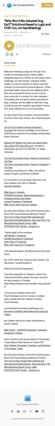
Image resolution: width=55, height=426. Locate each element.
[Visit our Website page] (43, 411)
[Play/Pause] (9, 46)
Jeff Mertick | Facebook (15, 235)
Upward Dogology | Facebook (18, 201)
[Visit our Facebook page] (12, 411)
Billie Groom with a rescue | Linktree (20, 204)
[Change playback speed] (17, 54)
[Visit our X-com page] (30, 411)
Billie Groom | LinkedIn (14, 192)
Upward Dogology (12, 186)
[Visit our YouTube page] (36, 411)
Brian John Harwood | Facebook (19, 245)
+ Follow (47, 5)
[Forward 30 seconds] (12, 54)
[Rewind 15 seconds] (7, 54)
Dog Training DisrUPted (23, 5)
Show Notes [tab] (10, 63)
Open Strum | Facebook (15, 241)
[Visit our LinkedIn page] (18, 411)
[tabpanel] (27, 225)
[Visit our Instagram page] (24, 411)
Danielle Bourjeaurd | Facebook (18, 238)
